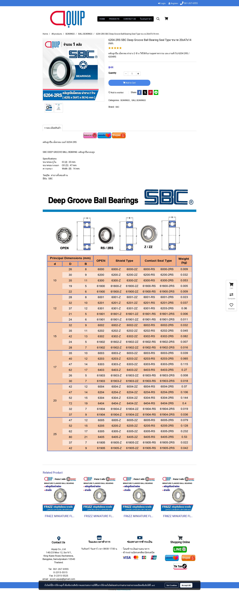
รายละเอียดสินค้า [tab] (52, 128)
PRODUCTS (114, 19)
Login (163, 3)
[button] (158, 18)
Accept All (186, 585)
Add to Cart (130, 83)
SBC (117, 107)
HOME (102, 19)
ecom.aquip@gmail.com (62, 579)
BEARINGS (125, 100)
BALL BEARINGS (139, 100)
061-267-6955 (61, 569)
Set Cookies (172, 585)
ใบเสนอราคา (146, 19)
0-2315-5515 (60, 572)
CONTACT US (130, 19)
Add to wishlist (117, 92)
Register (174, 3)
